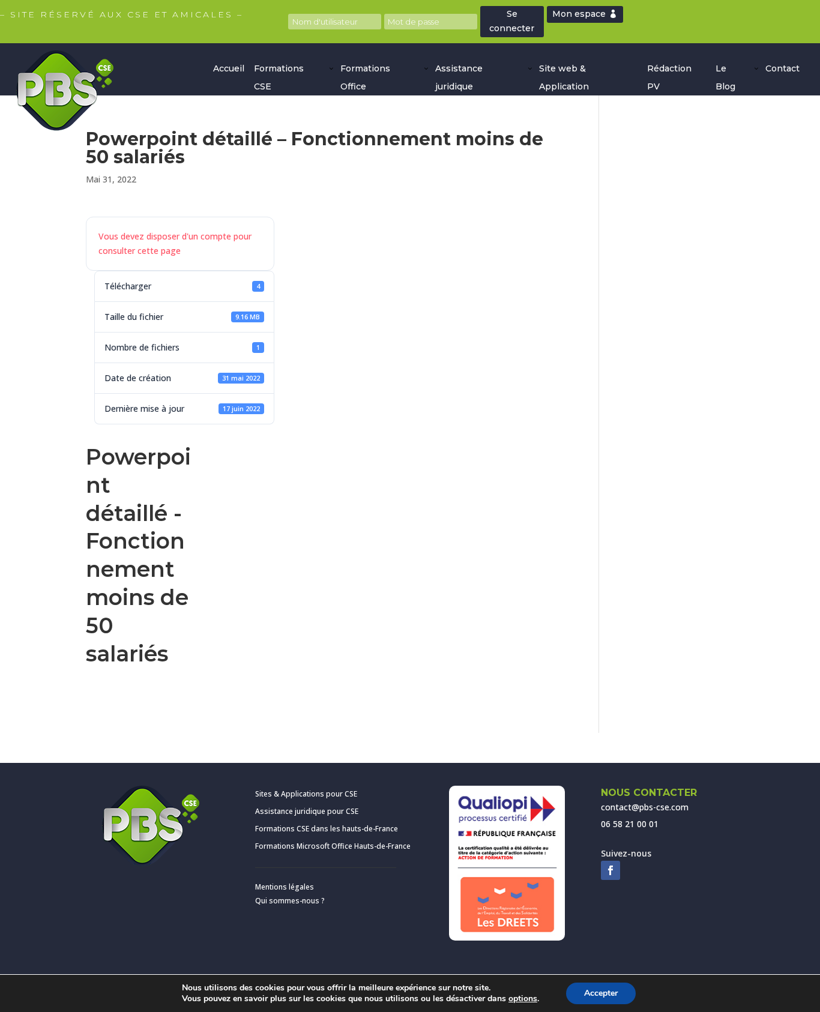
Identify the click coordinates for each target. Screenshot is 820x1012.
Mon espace (579, 13)
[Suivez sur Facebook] (610, 870)
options (522, 998)
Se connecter (511, 21)
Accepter (601, 993)
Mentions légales (284, 887)
